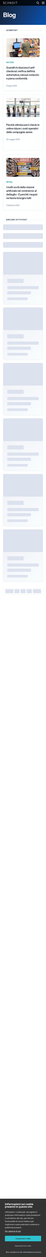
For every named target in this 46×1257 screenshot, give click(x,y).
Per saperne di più (13, 1231)
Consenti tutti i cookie (23, 1238)
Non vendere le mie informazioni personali (23, 1252)
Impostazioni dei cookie (23, 1246)
